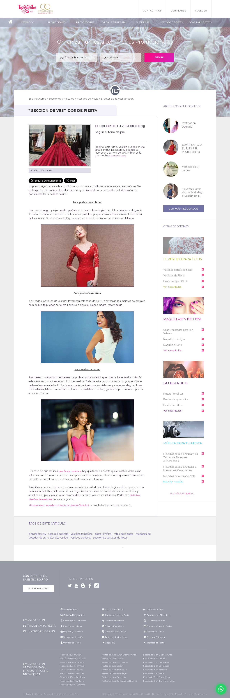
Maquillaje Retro (172, 345)
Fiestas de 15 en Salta (153, 673)
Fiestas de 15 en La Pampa (156, 665)
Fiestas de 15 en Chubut (155, 658)
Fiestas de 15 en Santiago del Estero (119, 681)
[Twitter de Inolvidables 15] (69, 586)
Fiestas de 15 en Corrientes (115, 662)
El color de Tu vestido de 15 (117, 98)
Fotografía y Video (114, 626)
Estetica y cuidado (72, 626)
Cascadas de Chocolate (158, 615)
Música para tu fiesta (182, 443)
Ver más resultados (184, 208)
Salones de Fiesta (155, 631)
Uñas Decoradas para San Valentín (178, 331)
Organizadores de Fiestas (159, 626)
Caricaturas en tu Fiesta (117, 615)
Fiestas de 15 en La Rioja (71, 669)
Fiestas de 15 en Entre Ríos (156, 662)
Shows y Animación (73, 637)
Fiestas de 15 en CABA (70, 654)
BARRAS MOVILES (153, 609)
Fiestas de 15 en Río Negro (114, 673)
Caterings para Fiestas (74, 620)
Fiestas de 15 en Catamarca (73, 658)
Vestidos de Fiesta (171, 22)
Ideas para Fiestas (200, 22)
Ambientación (70, 609)
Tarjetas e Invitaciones (116, 637)
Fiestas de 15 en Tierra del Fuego (159, 681)
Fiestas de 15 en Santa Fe (72, 681)
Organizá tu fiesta (114, 22)
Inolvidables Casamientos (45, 9)
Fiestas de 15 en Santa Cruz (156, 677)
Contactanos (152, 10)
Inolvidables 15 (27, 9)
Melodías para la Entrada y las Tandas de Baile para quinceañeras (180, 457)
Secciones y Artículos (61, 98)
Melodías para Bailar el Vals (179, 476)
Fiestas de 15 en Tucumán (73, 684)
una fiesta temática (70, 471)
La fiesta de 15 (175, 383)
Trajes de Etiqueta (156, 637)
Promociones (56, 22)
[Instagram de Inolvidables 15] (96, 586)
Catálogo (27, 22)
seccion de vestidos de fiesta (110, 537)
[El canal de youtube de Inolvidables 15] (76, 586)
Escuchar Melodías (173, 481)
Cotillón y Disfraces (114, 620)
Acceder (201, 10)
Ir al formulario (38, 588)
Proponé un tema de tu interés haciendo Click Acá (59, 505)
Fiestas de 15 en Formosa (72, 665)
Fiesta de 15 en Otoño (175, 281)
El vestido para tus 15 (182, 259)
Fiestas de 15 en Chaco (112, 658)
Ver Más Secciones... (182, 493)
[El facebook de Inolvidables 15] (89, 586)
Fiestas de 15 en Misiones (155, 669)
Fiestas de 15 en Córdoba (72, 662)
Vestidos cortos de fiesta (177, 269)
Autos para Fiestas (114, 609)
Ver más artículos (172, 286)
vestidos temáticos (82, 533)
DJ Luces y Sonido (156, 620)
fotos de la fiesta (123, 533)
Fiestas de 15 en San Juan (72, 677)
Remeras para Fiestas (116, 631)
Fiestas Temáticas (173, 393)
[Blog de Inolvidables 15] (82, 586)
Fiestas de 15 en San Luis (114, 677)
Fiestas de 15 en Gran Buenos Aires (119, 654)
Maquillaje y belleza (182, 319)
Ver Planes (178, 10)
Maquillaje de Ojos (174, 339)
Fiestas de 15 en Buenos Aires (157, 654)
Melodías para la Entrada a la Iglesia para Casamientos (179, 468)
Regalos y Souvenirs (73, 631)
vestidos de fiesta (58, 533)
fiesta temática (103, 533)
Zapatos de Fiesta (155, 642)
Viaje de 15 (142, 22)
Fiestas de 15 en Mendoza (114, 669)
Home (42, 98)
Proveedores (85, 22)
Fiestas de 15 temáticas (176, 399)
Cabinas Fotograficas (74, 615)
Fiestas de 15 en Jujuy (112, 665)
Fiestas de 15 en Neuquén (72, 673)
